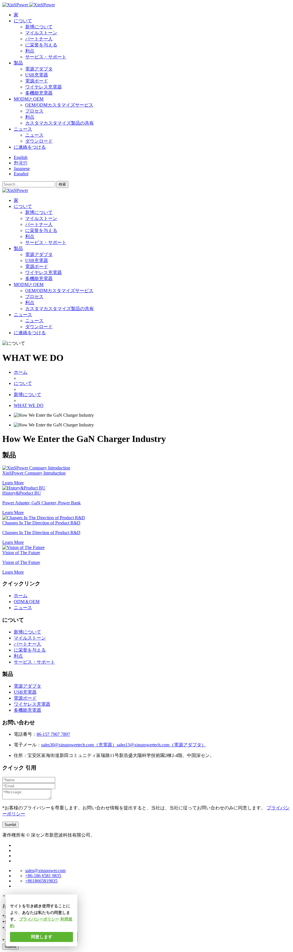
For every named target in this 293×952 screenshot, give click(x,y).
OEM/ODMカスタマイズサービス (59, 105)
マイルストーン (41, 32)
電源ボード (36, 80)
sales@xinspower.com (45, 870)
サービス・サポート (45, 56)
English (20, 157)
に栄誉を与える (41, 44)
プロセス (34, 111)
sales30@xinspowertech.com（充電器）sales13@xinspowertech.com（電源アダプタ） (123, 744)
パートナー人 (39, 38)
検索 (62, 184)
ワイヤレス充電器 (43, 86)
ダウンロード (39, 141)
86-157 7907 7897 (53, 734)
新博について (39, 26)
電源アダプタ (39, 68)
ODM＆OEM (26, 601)
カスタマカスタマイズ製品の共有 (59, 123)
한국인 (20, 162)
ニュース (34, 135)
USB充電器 (36, 74)
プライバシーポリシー (39, 919)
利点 (29, 50)
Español (21, 173)
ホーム (20, 595)
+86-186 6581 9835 (43, 875)
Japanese (22, 168)
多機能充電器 (39, 93)
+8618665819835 (41, 880)
